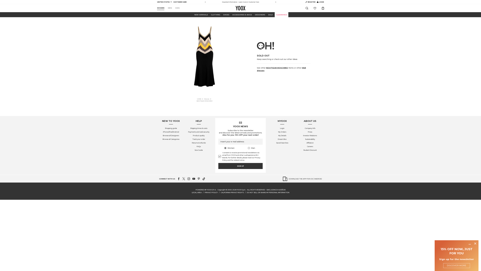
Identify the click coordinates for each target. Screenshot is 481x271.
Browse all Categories (171, 139)
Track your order (198, 139)
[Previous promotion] (205, 2)
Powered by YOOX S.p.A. (206, 190)
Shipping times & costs (198, 128)
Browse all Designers (171, 136)
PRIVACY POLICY (211, 192)
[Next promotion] (275, 2)
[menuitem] (160, 8)
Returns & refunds (199, 143)
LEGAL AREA (197, 192)
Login (282, 128)
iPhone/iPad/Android (171, 132)
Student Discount (310, 150)
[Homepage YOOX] (240, 8)
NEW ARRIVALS (201, 15)
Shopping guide (171, 128)
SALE (270, 15)
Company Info (310, 128)
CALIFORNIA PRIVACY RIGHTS (232, 192)
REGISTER (311, 2)
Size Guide (199, 150)
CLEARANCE (281, 15)
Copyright (221, 190)
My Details (282, 136)
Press (310, 132)
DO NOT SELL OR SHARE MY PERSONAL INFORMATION (268, 192)
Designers (260, 15)
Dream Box (282, 139)
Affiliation (310, 143)
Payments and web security (198, 132)
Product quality (199, 136)
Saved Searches (282, 143)
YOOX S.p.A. (241, 190)
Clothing (215, 15)
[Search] (306, 8)
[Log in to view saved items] (314, 8)
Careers (310, 146)
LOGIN (320, 2)
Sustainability (310, 139)
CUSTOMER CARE (180, 2)
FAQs (199, 146)
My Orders (282, 132)
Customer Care (254, 2)
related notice (239, 160)
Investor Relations (310, 136)
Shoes (226, 15)
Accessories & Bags (242, 15)
